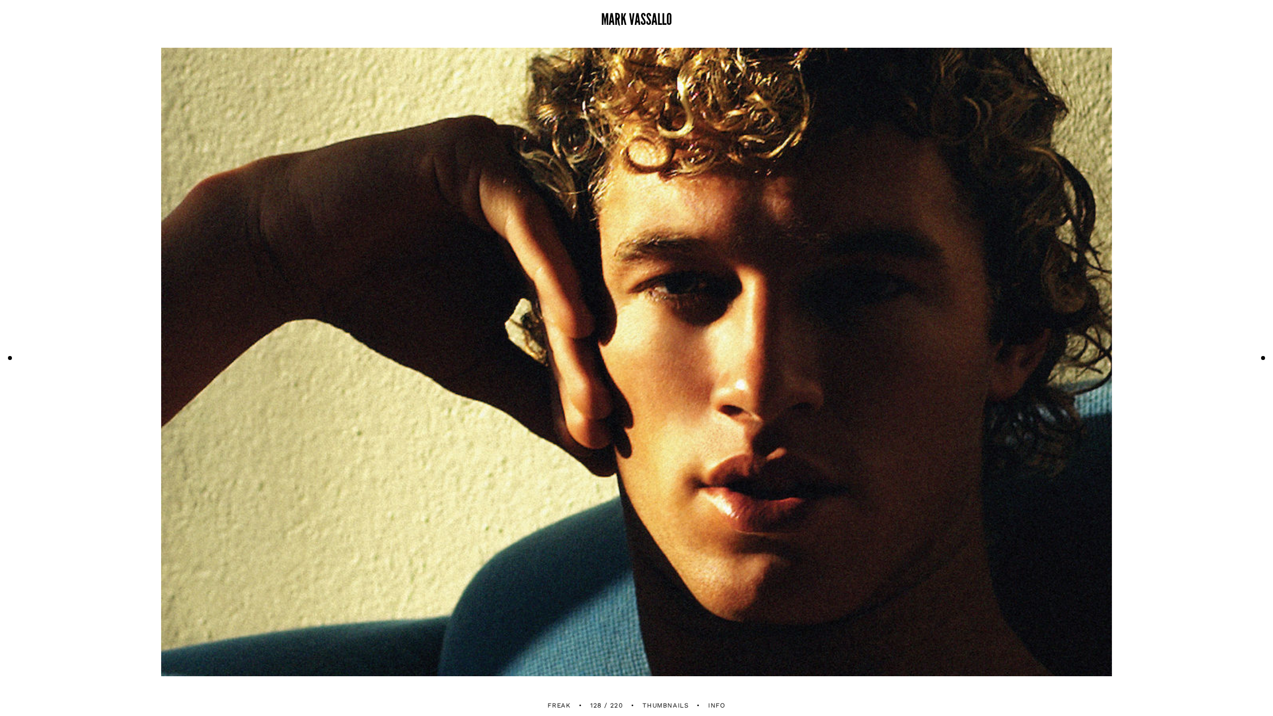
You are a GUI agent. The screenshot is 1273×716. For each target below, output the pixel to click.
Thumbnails (665, 705)
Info (717, 705)
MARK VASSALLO (636, 20)
